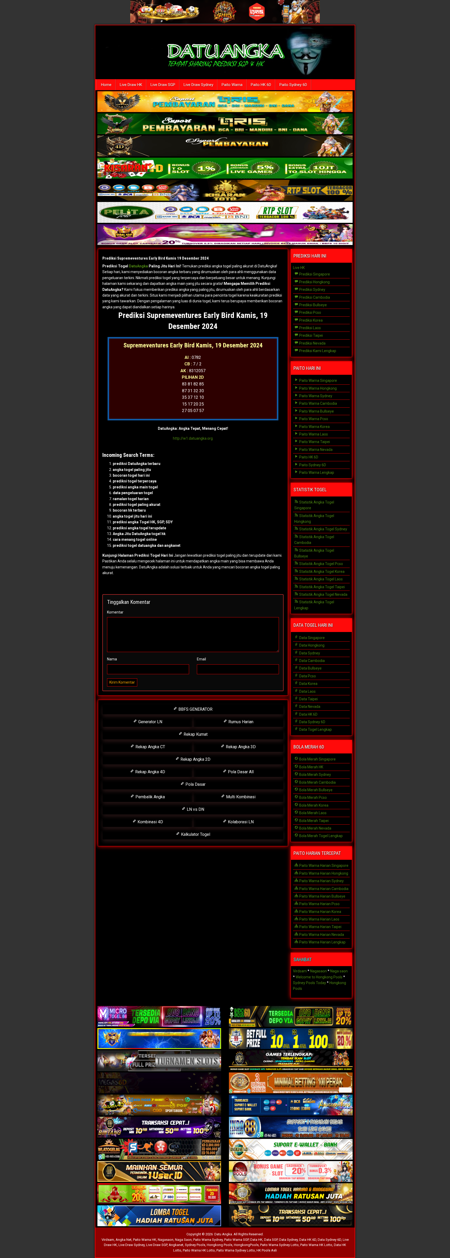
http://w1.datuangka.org (193, 438)
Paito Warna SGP (236, 1240)
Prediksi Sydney (311, 289)
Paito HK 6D (261, 84)
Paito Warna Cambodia (317, 403)
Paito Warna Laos (313, 434)
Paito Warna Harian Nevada (321, 934)
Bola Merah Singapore (317, 759)
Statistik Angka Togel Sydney (322, 529)
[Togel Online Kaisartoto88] (159, 1194)
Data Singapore (311, 638)
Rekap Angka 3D (240, 746)
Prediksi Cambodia (314, 297)
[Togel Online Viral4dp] (225, 235)
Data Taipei (308, 699)
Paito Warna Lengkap (316, 472)
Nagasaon (318, 971)
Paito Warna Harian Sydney (321, 881)
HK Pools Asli (267, 1250)
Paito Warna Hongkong (317, 388)
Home (106, 84)
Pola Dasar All (240, 771)
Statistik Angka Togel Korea (321, 571)
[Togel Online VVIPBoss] (225, 102)
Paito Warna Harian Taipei (319, 927)
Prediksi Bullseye (312, 305)
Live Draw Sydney (198, 84)
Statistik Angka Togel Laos (320, 579)
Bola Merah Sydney (314, 774)
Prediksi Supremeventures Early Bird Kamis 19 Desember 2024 (155, 258)
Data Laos (307, 691)
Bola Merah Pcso (312, 797)
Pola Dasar (194, 784)
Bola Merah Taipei (313, 821)
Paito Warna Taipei (314, 442)
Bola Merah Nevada (314, 828)
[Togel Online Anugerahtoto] (291, 1105)
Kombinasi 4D (149, 821)
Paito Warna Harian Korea (319, 912)
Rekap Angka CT (149, 746)
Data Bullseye (310, 668)
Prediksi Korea (310, 320)
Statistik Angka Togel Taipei (321, 587)
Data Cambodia (311, 661)
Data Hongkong (311, 645)
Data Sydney (309, 653)
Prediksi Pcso (309, 312)
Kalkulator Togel (195, 834)
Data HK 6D (307, 714)
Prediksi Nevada (312, 343)
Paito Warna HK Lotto (316, 1245)
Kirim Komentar (122, 682)
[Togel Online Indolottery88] (291, 1127)
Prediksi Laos (309, 328)
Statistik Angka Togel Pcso (320, 564)
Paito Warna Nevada (315, 449)
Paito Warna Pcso (313, 419)
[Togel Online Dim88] (225, 124)
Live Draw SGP (163, 84)
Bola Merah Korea (313, 805)
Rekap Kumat (195, 734)
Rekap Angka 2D (194, 759)
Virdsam (300, 971)
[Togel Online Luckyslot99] (291, 1039)
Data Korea (307, 684)
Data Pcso (307, 676)
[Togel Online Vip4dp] (291, 1061)
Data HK (256, 1240)
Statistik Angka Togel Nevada (322, 594)
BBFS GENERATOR (195, 709)
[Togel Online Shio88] (291, 1194)
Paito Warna (232, 84)
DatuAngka (138, 266)
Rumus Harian (240, 721)
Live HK (299, 268)
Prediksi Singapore (314, 274)
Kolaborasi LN (240, 821)
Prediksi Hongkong (314, 282)
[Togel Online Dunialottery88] (291, 1083)
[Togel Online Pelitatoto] (225, 213)
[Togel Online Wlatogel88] (159, 1149)
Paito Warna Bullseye (316, 411)
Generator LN (149, 721)
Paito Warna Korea (314, 427)
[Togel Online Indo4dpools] (159, 1216)
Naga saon (339, 971)
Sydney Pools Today (309, 983)
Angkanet (176, 1245)
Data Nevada (309, 706)
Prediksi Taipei (310, 335)
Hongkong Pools (219, 1245)
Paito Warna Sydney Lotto (279, 1245)
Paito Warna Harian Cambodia (323, 889)
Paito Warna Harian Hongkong (323, 873)
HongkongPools (246, 1245)
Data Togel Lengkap (315, 729)
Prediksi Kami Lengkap (317, 351)
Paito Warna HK (144, 1240)
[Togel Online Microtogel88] (159, 1017)
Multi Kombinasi (240, 796)
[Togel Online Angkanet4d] (291, 1149)
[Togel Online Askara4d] (159, 1105)
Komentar (115, 612)
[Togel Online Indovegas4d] (291, 1216)
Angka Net (124, 1240)
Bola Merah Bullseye (315, 790)
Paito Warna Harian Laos (318, 919)
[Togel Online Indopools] (291, 1172)
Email (201, 659)
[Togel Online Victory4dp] (159, 1039)
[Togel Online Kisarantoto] (225, 191)
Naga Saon (183, 1240)
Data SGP (271, 1240)
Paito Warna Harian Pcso (319, 904)
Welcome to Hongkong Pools (319, 977)
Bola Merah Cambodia (317, 782)
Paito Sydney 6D (293, 84)
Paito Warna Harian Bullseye (321, 896)
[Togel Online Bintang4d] (159, 1127)
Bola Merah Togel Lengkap (320, 836)
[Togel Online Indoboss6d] (291, 1017)
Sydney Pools (195, 1245)
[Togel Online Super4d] (225, 146)
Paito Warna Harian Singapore (323, 865)
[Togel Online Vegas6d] (159, 1083)
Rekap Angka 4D (149, 771)
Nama (112, 659)
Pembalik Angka (149, 796)
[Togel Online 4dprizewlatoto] (159, 1172)
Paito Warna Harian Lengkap (322, 942)
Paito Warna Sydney (315, 396)
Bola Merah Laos (312, 813)
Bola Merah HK (310, 767)
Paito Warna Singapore (317, 380)
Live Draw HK (131, 84)
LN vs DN (195, 809)
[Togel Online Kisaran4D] (225, 169)
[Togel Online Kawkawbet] (159, 1061)
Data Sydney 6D (311, 722)
